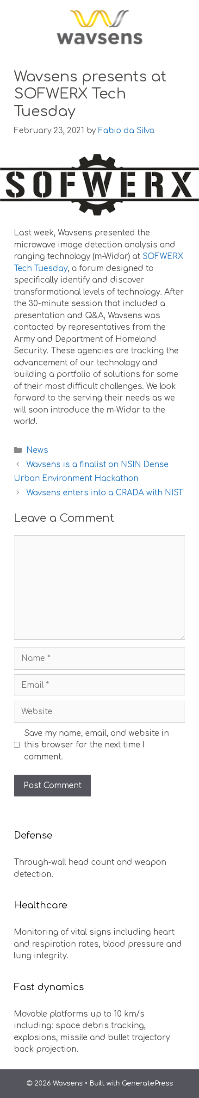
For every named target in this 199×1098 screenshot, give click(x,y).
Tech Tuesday (41, 268)
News (37, 450)
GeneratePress (147, 1083)
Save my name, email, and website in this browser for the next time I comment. (96, 745)
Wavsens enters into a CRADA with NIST (104, 492)
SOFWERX (163, 256)
